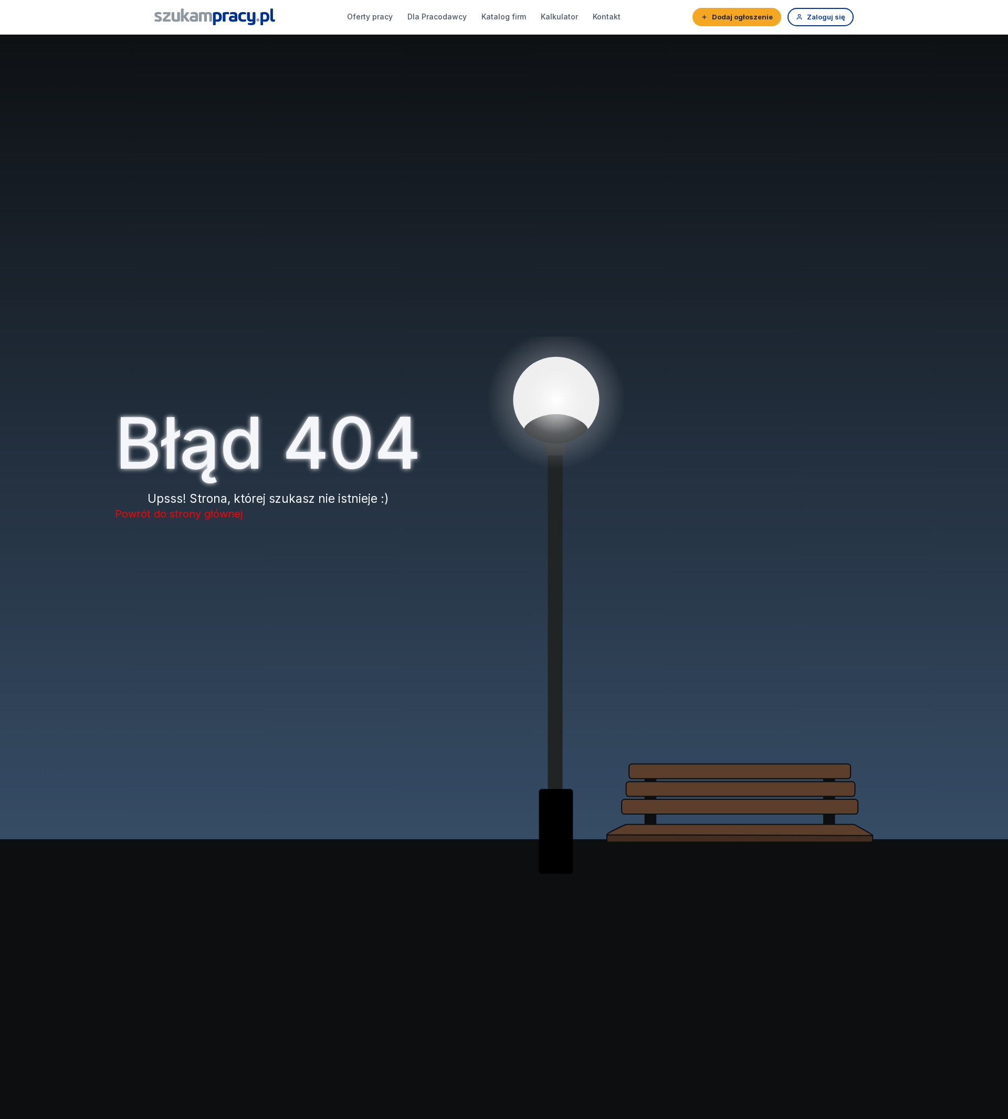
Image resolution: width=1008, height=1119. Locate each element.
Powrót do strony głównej (179, 514)
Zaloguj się (826, 17)
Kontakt (607, 16)
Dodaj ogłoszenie (742, 17)
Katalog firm (503, 16)
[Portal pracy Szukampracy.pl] (214, 16)
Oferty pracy (370, 16)
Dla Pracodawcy (437, 16)
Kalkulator (559, 16)
